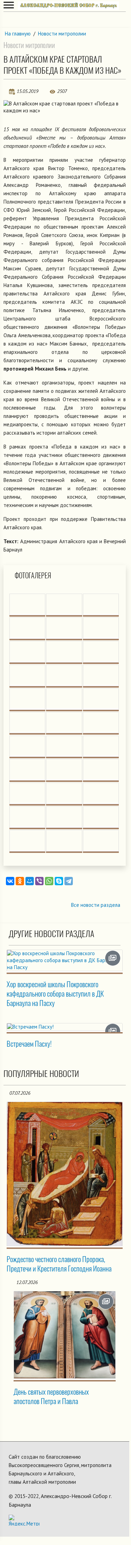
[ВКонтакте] (10, 881)
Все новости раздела (95, 905)
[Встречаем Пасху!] (65, 1027)
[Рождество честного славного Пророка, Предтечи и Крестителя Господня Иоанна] (65, 1174)
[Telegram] (68, 881)
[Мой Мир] (29, 881)
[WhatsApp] (49, 881)
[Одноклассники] (20, 881)
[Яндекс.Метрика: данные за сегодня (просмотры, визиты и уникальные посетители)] (24, 1520)
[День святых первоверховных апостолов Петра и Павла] (65, 1335)
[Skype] (59, 881)
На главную (18, 33)
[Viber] (39, 881)
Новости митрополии (62, 33)
